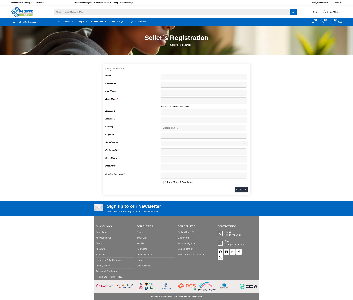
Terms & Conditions (182, 182)
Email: (228, 241)
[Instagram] (233, 252)
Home (165, 45)
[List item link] (115, 232)
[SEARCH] (293, 12)
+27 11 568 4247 (335, 3)
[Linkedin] (226, 252)
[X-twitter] (220, 257)
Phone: (228, 232)
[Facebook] (220, 252)
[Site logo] (22, 11)
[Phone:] (220, 233)
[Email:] (220, 243)
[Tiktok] (239, 252)
